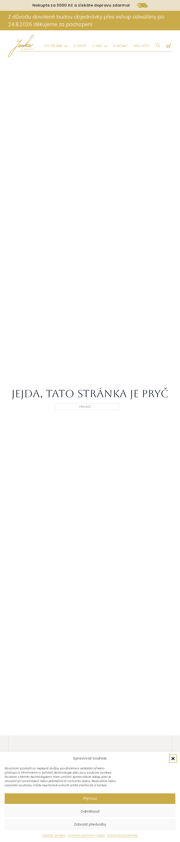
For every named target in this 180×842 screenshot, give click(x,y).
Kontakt (120, 46)
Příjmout (90, 798)
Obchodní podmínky (122, 835)
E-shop (80, 46)
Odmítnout (90, 811)
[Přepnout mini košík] (169, 46)
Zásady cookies (53, 835)
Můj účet (142, 46)
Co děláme (53, 46)
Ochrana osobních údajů (86, 835)
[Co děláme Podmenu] (66, 46)
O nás (97, 46)
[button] (173, 758)
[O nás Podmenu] (105, 46)
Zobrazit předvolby (90, 824)
